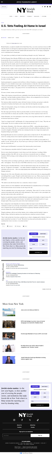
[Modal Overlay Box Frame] (26, 227)
